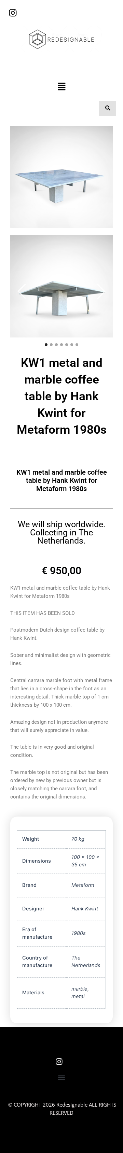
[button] (61, 87)
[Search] (107, 108)
